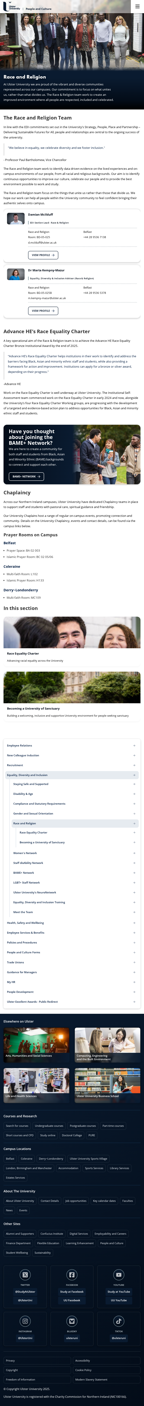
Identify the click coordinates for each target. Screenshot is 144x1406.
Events (22, 1209)
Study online (46, 1134)
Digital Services (77, 1233)
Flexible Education (47, 1242)
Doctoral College (71, 1134)
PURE (92, 1135)
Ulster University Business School (98, 1096)
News (8, 1209)
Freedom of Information (20, 1379)
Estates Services (14, 1176)
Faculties (127, 1201)
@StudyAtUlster (25, 1291)
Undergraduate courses (47, 1125)
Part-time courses (112, 1125)
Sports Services (93, 1167)
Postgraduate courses (81, 1125)
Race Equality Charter (23, 654)
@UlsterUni (22, 1299)
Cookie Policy (83, 1370)
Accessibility (82, 1360)
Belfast (10, 542)
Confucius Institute (50, 1233)
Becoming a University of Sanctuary (33, 709)
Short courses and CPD (19, 1134)
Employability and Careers (109, 1233)
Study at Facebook (72, 1291)
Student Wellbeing (16, 1252)
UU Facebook (72, 1300)
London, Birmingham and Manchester (29, 1168)
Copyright (12, 1370)
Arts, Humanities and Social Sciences (29, 1055)
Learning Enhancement (78, 1242)
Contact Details (50, 1201)
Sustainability (41, 1252)
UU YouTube (119, 1300)
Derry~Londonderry (21, 590)
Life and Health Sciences (21, 1096)
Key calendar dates (104, 1201)
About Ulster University (20, 1201)
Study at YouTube (119, 1291)
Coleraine (12, 566)
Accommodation (67, 1167)
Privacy (10, 1360)
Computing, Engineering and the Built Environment (94, 1057)
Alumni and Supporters (19, 1233)
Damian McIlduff (40, 215)
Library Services (118, 1167)
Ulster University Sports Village (88, 1159)
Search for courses (17, 1126)
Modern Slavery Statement (91, 1379)
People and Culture (110, 1242)
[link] (72, 641)
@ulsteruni (118, 1337)
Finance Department (17, 1242)
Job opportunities (76, 1201)
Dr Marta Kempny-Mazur (46, 270)
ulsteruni (72, 1338)
